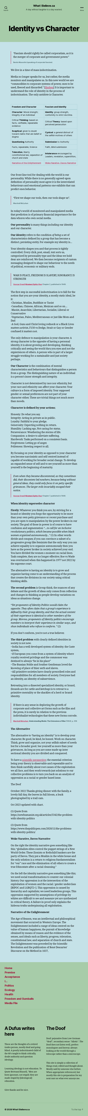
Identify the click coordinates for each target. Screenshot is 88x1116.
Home (8, 968)
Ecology (10, 990)
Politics (9, 985)
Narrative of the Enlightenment (26, 163)
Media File (11, 1003)
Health (9, 994)
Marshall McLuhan (20, 721)
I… (6, 981)
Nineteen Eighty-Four (33, 284)
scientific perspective (34, 760)
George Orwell (19, 284)
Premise (10, 972)
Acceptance (12, 976)
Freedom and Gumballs (19, 998)
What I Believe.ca (44, 5)
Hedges (49, 87)
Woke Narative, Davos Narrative (60, 163)
